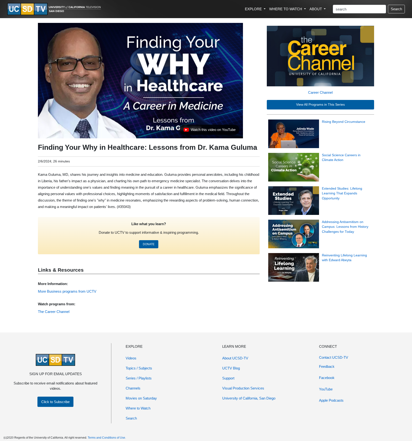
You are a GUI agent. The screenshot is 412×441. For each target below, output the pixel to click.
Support (228, 378)
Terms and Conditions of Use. (107, 437)
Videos (131, 358)
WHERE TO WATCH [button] (286, 9)
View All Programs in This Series (320, 104)
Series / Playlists (139, 378)
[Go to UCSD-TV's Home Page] (55, 9)
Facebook (327, 378)
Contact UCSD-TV (333, 357)
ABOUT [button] (316, 9)
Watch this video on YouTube (209, 131)
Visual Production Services (243, 388)
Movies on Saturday (141, 398)
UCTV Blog (231, 368)
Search (396, 9)
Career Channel (320, 92)
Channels (133, 388)
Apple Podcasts (331, 400)
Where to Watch (138, 408)
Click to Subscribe (55, 402)
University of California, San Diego (248, 398)
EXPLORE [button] (254, 9)
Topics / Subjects (139, 368)
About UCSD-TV (235, 358)
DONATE (148, 244)
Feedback (327, 366)
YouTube (326, 389)
